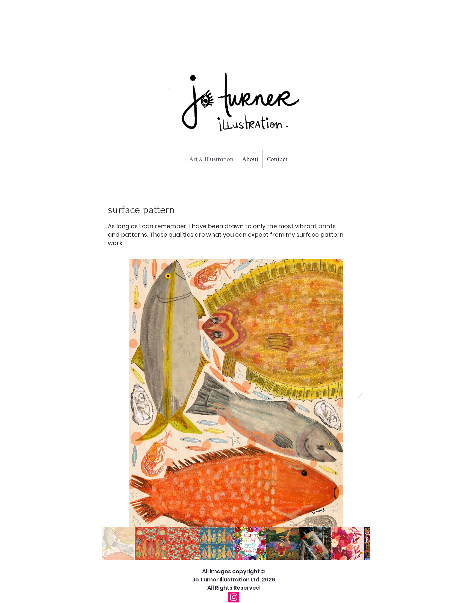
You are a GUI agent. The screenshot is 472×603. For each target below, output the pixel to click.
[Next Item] (360, 393)
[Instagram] (233, 597)
